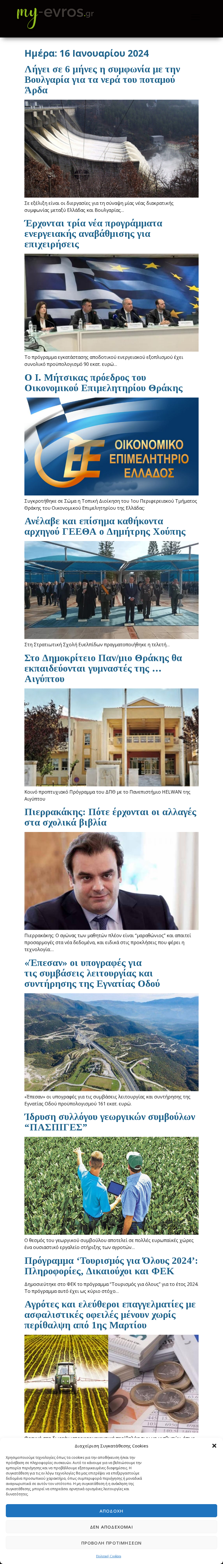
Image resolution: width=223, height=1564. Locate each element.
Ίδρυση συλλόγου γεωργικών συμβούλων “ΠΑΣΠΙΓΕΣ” (109, 1121)
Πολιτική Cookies (108, 1556)
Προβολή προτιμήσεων (111, 1543)
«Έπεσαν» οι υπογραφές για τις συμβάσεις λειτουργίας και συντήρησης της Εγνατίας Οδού (92, 973)
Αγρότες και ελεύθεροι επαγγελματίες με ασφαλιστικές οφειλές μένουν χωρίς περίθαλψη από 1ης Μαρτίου (110, 1314)
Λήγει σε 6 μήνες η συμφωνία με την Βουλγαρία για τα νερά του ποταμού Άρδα (102, 79)
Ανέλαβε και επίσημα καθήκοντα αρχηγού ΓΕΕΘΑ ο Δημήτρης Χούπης (105, 526)
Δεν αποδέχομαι (111, 1527)
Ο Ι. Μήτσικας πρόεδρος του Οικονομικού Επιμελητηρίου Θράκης (103, 382)
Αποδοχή (111, 1511)
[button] (214, 1446)
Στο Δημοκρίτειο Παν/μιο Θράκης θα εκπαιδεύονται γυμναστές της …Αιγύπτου (103, 668)
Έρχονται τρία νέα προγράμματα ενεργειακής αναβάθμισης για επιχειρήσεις (93, 233)
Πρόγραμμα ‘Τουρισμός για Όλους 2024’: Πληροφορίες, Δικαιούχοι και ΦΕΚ (111, 1265)
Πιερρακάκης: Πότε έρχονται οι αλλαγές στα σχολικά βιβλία (110, 817)
